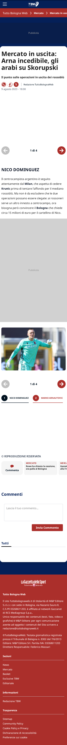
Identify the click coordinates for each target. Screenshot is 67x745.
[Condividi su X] (16, 84)
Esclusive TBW (11, 678)
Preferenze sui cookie (15, 737)
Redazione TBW (12, 701)
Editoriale (8, 683)
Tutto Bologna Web (15, 13)
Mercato (39, 13)
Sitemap (7, 719)
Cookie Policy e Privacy (15, 728)
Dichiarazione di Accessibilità (19, 732)
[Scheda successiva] (61, 150)
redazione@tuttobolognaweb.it (20, 628)
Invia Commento (47, 528)
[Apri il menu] (5, 4)
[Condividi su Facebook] (10, 84)
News (6, 664)
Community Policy (13, 723)
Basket (6, 674)
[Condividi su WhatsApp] (3, 84)
